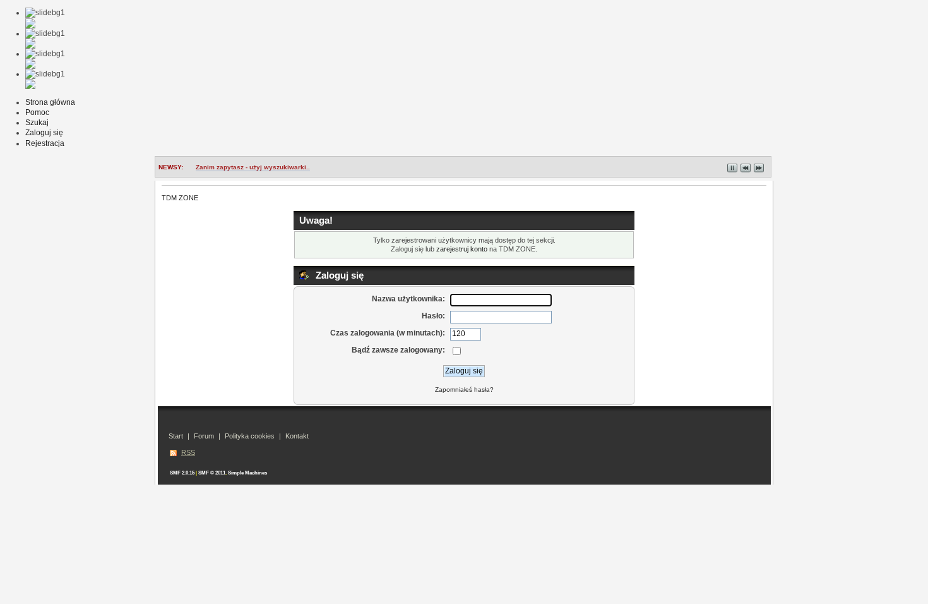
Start (176, 436)
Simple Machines (247, 473)
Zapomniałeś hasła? (464, 389)
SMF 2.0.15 (182, 473)
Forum (204, 436)
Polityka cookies (250, 436)
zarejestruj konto (461, 249)
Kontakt (297, 436)
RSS (188, 452)
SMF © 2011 (211, 473)
